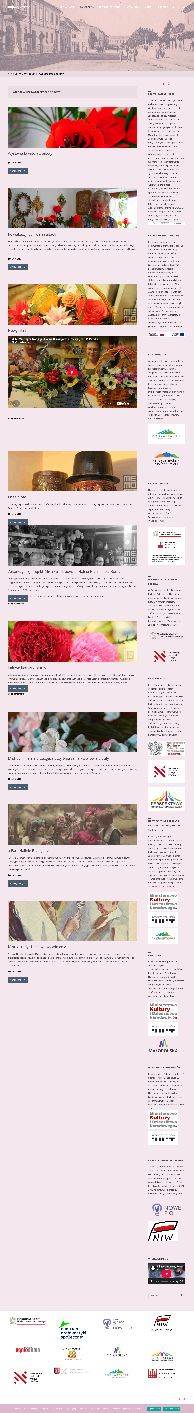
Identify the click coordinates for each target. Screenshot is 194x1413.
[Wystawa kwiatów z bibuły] (72, 127)
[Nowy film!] (72, 304)
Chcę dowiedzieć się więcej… (162, 886)
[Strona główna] (9, 74)
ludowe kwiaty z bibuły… (28, 667)
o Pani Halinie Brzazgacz (28, 850)
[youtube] (184, 7)
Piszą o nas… (19, 497)
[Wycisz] (176, 1281)
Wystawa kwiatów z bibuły (30, 153)
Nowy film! (17, 330)
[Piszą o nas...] (72, 471)
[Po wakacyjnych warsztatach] (72, 208)
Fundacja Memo (19, 7)
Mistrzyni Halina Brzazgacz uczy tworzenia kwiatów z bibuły (58, 758)
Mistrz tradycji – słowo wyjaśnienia (37, 946)
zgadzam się (154, 1408)
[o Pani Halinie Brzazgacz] (72, 824)
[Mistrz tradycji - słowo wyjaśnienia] (72, 921)
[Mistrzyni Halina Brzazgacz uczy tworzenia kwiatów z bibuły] (72, 732)
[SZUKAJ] (181, 1295)
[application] (166, 1273)
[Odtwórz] (151, 1281)
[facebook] (180, 7)
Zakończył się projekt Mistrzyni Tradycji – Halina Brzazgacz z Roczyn (65, 571)
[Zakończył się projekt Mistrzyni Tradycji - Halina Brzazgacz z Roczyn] (72, 545)
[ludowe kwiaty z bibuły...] (72, 641)
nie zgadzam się (171, 1408)
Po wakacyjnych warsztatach (32, 234)
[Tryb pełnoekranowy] (181, 1281)
